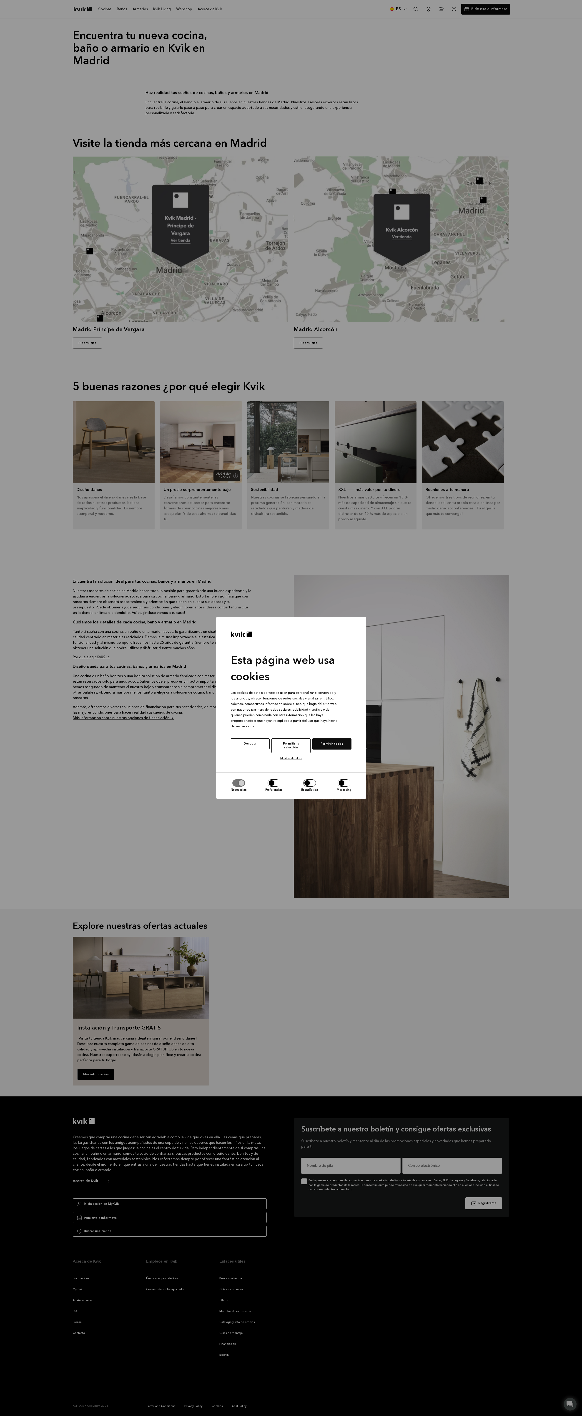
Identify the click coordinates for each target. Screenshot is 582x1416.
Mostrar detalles (291, 758)
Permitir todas (332, 743)
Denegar (250, 743)
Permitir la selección (291, 745)
